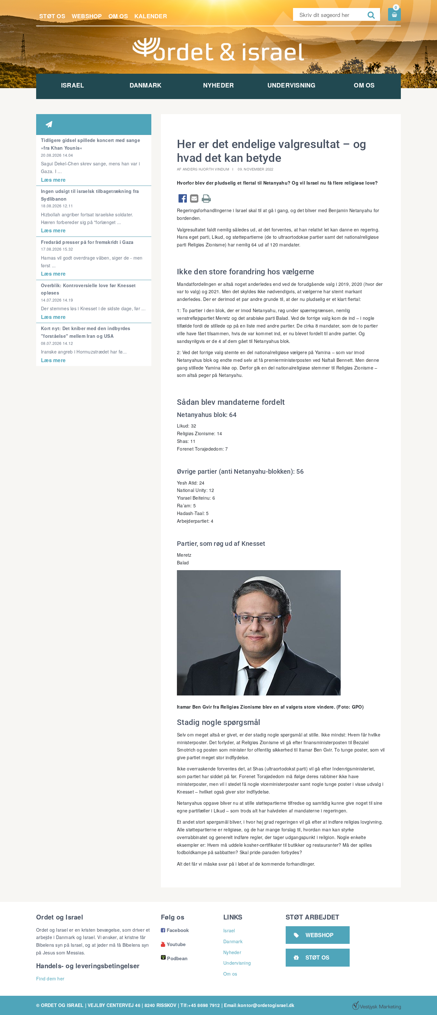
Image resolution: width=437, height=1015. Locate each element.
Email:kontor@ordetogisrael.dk (259, 1005)
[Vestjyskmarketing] (376, 1005)
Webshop (87, 16)
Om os (118, 16)
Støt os (52, 16)
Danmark (146, 85)
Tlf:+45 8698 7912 (200, 1005)
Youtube (173, 944)
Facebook (175, 930)
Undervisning (291, 85)
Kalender (150, 16)
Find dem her (50, 978)
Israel (72, 85)
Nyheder (218, 85)
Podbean (177, 958)
